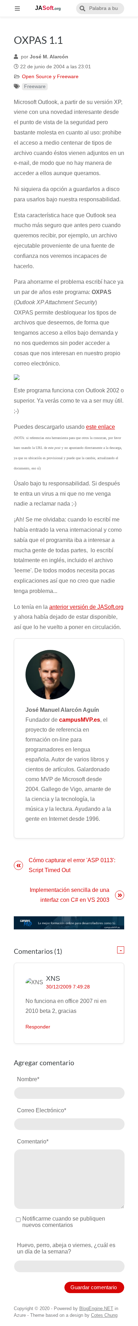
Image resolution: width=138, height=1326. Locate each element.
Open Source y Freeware (50, 76)
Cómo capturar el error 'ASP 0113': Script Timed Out (72, 865)
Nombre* (28, 1079)
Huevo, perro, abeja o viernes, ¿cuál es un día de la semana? (66, 1248)
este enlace (100, 427)
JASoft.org (110, 607)
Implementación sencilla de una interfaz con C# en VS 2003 (69, 895)
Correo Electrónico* (41, 1110)
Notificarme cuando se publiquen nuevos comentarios (63, 1222)
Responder (37, 1027)
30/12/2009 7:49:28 (68, 987)
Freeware (35, 86)
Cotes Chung (104, 1315)
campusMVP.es (79, 720)
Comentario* (32, 1141)
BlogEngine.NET (96, 1308)
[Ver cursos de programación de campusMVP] (69, 922)
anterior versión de (73, 607)
